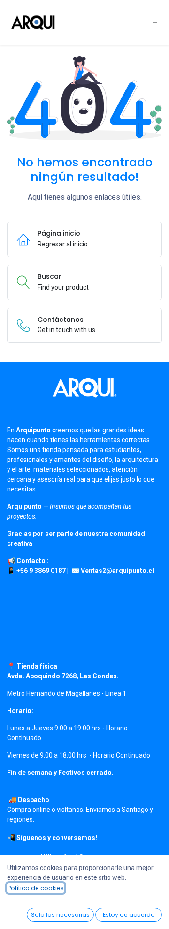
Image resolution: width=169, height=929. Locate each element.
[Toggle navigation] (155, 22)
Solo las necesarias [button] (60, 915)
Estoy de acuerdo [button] (129, 915)
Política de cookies (36, 888)
